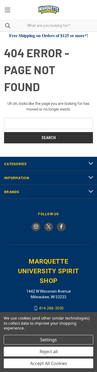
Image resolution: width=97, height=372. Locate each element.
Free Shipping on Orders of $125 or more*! (48, 35)
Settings (48, 340)
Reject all (49, 352)
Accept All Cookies (48, 363)
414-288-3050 (51, 308)
